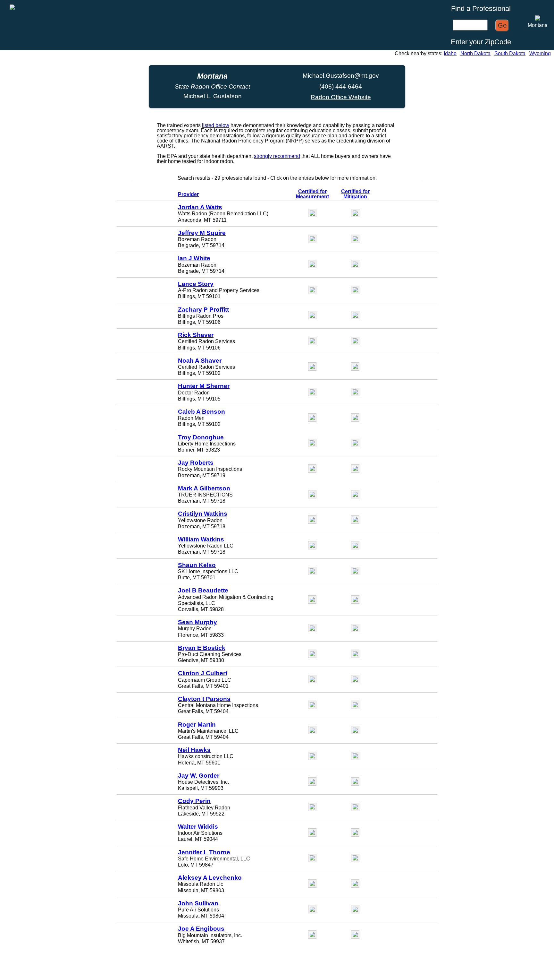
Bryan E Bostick (201, 647)
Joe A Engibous (201, 928)
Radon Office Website (341, 97)
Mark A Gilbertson (204, 488)
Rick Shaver (196, 335)
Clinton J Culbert (202, 673)
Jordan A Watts (200, 207)
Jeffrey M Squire (202, 232)
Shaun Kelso (197, 565)
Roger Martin (197, 724)
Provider (188, 194)
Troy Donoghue (201, 437)
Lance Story (196, 283)
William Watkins (201, 539)
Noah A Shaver (200, 360)
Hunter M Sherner (204, 386)
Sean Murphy (197, 622)
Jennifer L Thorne (204, 852)
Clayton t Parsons (204, 698)
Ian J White (194, 258)
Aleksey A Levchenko (210, 877)
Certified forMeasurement (312, 194)
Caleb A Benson (201, 411)
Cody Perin (194, 801)
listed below (215, 125)
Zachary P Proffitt (203, 309)
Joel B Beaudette (203, 590)
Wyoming (540, 53)
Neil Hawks (194, 750)
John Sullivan (198, 903)
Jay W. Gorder (198, 775)
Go (502, 25)
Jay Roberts (196, 462)
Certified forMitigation (355, 194)
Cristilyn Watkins (202, 513)
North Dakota (475, 53)
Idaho (450, 53)
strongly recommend (277, 156)
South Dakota (509, 53)
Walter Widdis (198, 826)
